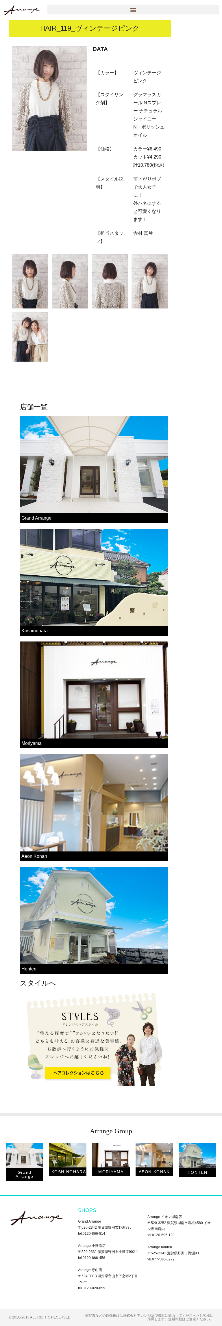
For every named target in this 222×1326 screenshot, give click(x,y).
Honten (28, 968)
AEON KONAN (154, 1171)
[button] (133, 9)
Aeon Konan (34, 856)
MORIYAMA (111, 1171)
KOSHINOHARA (68, 1171)
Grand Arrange (36, 518)
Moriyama (31, 743)
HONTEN (198, 1172)
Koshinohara (34, 630)
